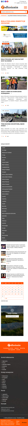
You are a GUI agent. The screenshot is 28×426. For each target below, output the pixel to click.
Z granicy (4, 198)
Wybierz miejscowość (11, 316)
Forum (3, 362)
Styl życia (4, 387)
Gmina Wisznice (5, 191)
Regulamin (4, 399)
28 (15, 294)
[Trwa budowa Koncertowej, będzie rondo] (14, 115)
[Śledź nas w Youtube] (7, 1)
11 (5, 289)
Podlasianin (3, 15)
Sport (3, 379)
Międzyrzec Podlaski (6, 152)
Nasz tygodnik (11, 349)
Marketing (22, 348)
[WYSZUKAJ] (14, 12)
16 (21, 289)
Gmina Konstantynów (7, 186)
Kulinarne (4, 240)
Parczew (4, 157)
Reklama (17, 348)
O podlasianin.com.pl (8, 348)
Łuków (3, 147)
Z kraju (3, 155)
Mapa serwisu (5, 396)
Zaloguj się (23, 1)
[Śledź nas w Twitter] (4, 1)
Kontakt (18, 349)
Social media (5, 397)
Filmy (3, 218)
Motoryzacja (5, 235)
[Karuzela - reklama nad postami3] (14, 35)
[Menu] (25, 7)
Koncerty (4, 211)
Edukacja (4, 386)
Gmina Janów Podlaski (7, 189)
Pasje (3, 233)
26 (9, 294)
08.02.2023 (6, 41)
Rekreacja (4, 230)
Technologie (5, 225)
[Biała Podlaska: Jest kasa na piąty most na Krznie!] (14, 48)
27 (12, 294)
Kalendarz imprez (6, 364)
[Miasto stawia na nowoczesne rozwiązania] (14, 83)
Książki (3, 203)
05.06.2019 (6, 78)
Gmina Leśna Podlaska (7, 174)
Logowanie (4, 394)
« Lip (6, 298)
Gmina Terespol (5, 184)
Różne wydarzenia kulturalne (9, 213)
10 (2, 289)
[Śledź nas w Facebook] (2, 1)
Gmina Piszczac (5, 181)
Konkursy (4, 366)
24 (2, 294)
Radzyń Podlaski (6, 169)
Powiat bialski (5, 162)
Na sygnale (4, 377)
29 (18, 294)
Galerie (4, 381)
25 (5, 294)
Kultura (4, 384)
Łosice (3, 159)
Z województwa (5, 167)
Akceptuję (24, 422)
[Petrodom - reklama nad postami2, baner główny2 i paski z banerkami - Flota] (14, 28)
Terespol (4, 172)
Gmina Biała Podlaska (7, 177)
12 (9, 289)
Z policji (4, 196)
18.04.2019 (6, 110)
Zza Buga (4, 150)
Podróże (4, 223)
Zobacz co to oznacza (18, 422)
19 (9, 291)
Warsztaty (4, 208)
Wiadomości (5, 376)
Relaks (3, 237)
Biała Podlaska (5, 164)
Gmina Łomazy (5, 179)
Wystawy (4, 206)
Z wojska (4, 201)
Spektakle (4, 216)
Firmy (3, 367)
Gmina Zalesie (5, 194)
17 (2, 291)
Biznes (3, 382)
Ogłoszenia (4, 361)
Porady (3, 228)
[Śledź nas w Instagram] (5, 1)
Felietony (4, 220)
